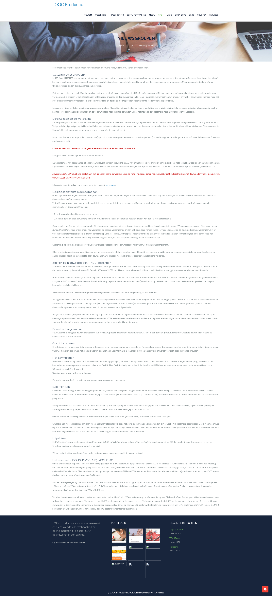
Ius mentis (110, 185)
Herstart (173, 547)
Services (213, 15)
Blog (191, 15)
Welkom (88, 15)
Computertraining (136, 15)
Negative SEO (176, 529)
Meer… (152, 15)
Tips (160, 15)
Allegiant (138, 592)
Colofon (202, 15)
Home (121, 45)
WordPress (174, 538)
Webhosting (117, 15)
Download (180, 15)
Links (169, 15)
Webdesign (100, 15)
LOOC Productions (70, 4)
